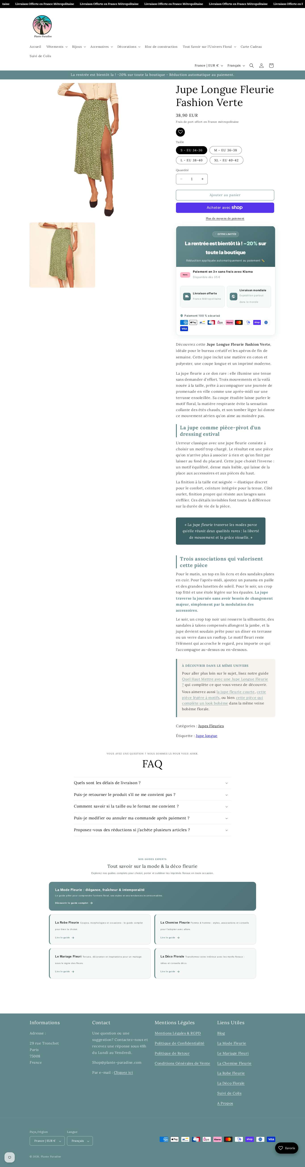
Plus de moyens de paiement (225, 218)
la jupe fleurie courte (236, 691)
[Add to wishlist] (180, 131)
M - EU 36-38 (225, 150)
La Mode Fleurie (231, 1043)
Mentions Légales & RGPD (178, 1033)
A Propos (225, 1103)
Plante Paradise (51, 1156)
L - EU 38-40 (192, 160)
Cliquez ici (123, 1072)
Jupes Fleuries (211, 726)
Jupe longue (206, 735)
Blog (221, 1033)
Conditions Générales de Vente (182, 1063)
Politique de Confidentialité (180, 1043)
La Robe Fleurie (231, 1073)
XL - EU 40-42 (226, 160)
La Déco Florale (231, 1083)
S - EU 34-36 (192, 150)
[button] (56, 46)
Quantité (182, 170)
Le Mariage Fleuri (233, 1053)
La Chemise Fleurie (234, 1063)
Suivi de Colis (229, 1093)
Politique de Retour (172, 1053)
